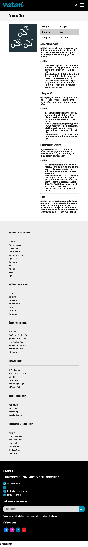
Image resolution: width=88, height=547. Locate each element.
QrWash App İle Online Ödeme (18, 339)
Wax (10, 265)
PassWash (12, 433)
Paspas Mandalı (13, 443)
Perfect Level (13, 314)
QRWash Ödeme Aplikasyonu (17, 373)
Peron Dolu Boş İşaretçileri (17, 384)
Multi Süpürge (13, 408)
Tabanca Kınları (14, 453)
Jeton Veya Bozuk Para (16, 342)
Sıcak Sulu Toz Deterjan (16, 255)
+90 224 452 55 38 (13, 484)
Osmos (11, 272)
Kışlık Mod (12, 377)
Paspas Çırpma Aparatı (16, 436)
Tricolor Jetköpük (14, 252)
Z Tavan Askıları (14, 447)
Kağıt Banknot (13, 352)
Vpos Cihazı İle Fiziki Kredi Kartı (18, 335)
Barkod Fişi (12, 332)
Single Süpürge (13, 405)
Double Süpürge (13, 412)
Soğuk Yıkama (13, 259)
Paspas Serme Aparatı (15, 440)
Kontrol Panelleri (14, 380)
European (12, 307)
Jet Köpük (12, 242)
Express (11, 293)
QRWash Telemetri (14, 370)
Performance (13, 300)
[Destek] (76, 5)
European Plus (13, 311)
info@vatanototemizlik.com (17, 491)
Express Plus (12, 297)
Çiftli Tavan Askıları (15, 450)
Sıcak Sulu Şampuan (15, 245)
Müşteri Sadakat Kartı (16, 349)
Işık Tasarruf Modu (14, 387)
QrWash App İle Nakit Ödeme (17, 345)
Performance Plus (14, 304)
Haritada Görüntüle (14, 495)
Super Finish (12, 276)
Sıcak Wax (12, 269)
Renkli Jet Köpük (14, 248)
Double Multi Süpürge (15, 415)
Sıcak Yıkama (13, 262)
